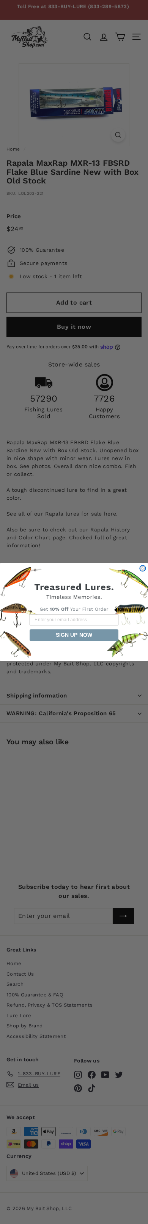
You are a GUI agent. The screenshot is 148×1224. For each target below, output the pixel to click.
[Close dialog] (143, 568)
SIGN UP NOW (74, 635)
